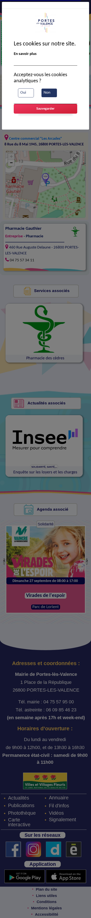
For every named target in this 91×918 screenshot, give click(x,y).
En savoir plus (25, 54)
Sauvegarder (45, 108)
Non (47, 93)
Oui (23, 93)
